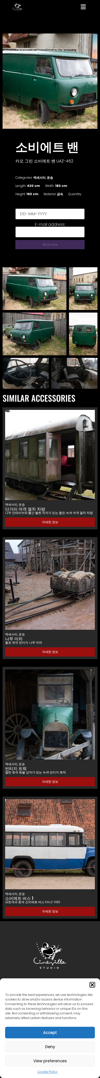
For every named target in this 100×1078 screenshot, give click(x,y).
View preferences (50, 1061)
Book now (50, 244)
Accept (50, 1032)
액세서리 (39, 177)
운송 (50, 177)
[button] (92, 984)
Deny (50, 1046)
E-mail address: (50, 224)
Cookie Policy (47, 1072)
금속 (60, 194)
